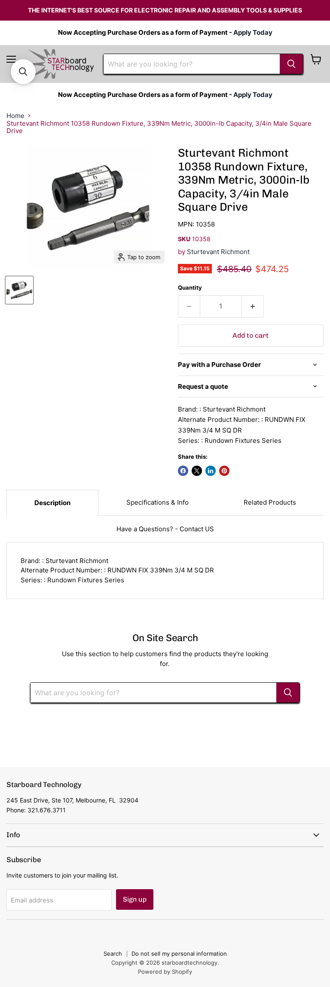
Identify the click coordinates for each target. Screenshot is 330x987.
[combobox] (192, 64)
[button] (23, 71)
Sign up (135, 899)
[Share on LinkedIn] (210, 471)
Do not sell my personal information (179, 953)
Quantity (190, 288)
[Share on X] (197, 471)
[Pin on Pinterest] (224, 471)
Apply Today (252, 32)
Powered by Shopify (165, 971)
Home (15, 115)
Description (52, 503)
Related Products (270, 502)
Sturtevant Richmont (218, 252)
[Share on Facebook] (183, 471)
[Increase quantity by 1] (253, 306)
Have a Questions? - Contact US (165, 529)
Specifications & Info (157, 502)
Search (113, 953)
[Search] (291, 64)
